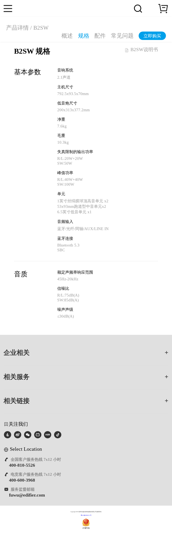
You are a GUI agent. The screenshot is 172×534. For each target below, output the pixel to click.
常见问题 (122, 36)
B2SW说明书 (143, 49)
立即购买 (152, 36)
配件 (100, 36)
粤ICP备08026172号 (86, 515)
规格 (83, 36)
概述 (67, 36)
